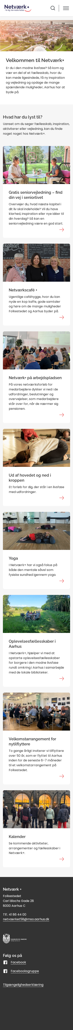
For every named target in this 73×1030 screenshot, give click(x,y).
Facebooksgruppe (25, 971)
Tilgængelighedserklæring (23, 984)
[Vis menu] (66, 8)
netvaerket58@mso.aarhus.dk (26, 919)
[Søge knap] (53, 8)
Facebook (18, 962)
